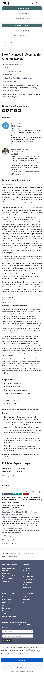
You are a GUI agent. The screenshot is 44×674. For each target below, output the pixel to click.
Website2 (28, 152)
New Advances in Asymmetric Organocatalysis (21, 531)
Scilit (4, 605)
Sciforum (5, 597)
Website (19, 126)
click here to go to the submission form (26, 314)
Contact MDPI (7, 579)
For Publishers (28, 579)
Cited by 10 (6, 514)
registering (8, 311)
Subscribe (7, 641)
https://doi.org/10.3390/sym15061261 (15, 512)
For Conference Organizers (28, 586)
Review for (22, 13)
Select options (8, 631)
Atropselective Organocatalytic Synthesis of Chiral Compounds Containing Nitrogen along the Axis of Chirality (22, 499)
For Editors (27, 574)
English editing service (10, 370)
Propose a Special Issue (22, 18)
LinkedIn (26, 597)
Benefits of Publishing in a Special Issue (19, 78)
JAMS (4, 613)
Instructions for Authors (21, 350)
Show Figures (8, 536)
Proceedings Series (9, 616)
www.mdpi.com (35, 309)
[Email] (4, 111)
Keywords (8, 74)
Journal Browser (9, 46)
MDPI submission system (28, 287)
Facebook (26, 599)
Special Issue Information (14, 71)
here (13, 457)
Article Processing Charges (8, 569)
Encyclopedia (7, 611)
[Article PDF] (40, 491)
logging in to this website (24, 311)
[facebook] (15, 111)
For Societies (27, 582)
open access (25, 363)
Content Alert (12, 557)
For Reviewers (28, 571)
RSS (3, 557)
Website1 (20, 152)
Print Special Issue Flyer (13, 64)
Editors (7, 68)
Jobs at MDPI (7, 581)
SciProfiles (6, 608)
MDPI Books (6, 599)
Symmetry (5, 553)
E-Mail (13, 126)
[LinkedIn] (12, 111)
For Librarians (28, 576)
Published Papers (11, 81)
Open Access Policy (9, 576)
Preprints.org (7, 602)
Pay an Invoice (7, 573)
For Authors (27, 568)
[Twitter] (8, 111)
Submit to (22, 8)
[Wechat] (19, 111)
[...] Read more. (16, 528)
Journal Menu (8, 43)
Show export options (10, 476)
